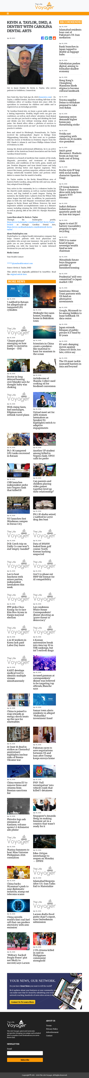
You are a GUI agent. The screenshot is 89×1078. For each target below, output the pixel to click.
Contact (49, 1036)
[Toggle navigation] (7, 13)
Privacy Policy (52, 1029)
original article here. (18, 274)
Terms (49, 1026)
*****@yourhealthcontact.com (20, 263)
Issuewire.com (45, 97)
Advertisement (52, 1032)
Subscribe (25, 1060)
